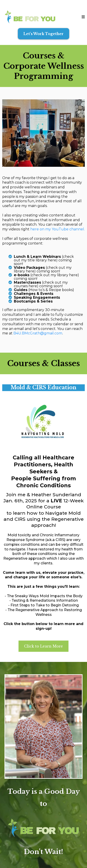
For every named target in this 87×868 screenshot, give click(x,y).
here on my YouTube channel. (57, 229)
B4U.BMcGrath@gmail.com (37, 333)
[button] (83, 17)
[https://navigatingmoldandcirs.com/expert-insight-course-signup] (43, 421)
